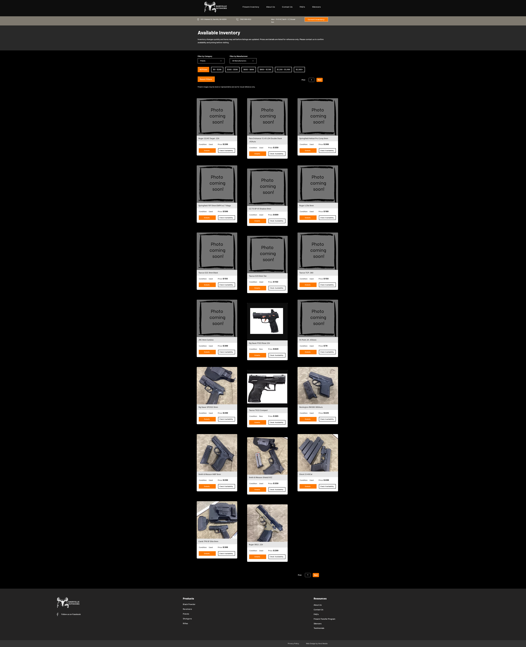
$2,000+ (299, 69)
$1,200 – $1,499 (283, 69)
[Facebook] (57, 614)
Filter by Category (205, 56)
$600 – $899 (248, 69)
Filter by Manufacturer (239, 56)
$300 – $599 (232, 69)
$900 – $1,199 (265, 69)
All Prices (203, 69)
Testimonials (319, 628)
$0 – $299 (217, 69)
